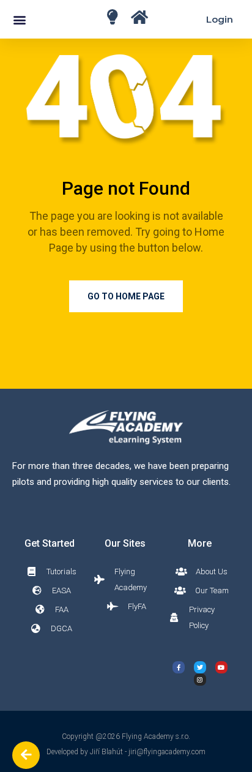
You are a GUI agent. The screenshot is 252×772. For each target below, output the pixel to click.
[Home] (112, 16)
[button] (19, 19)
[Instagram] (200, 679)
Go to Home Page (126, 296)
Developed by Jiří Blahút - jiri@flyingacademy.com (126, 752)
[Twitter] (200, 667)
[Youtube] (221, 667)
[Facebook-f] (178, 667)
